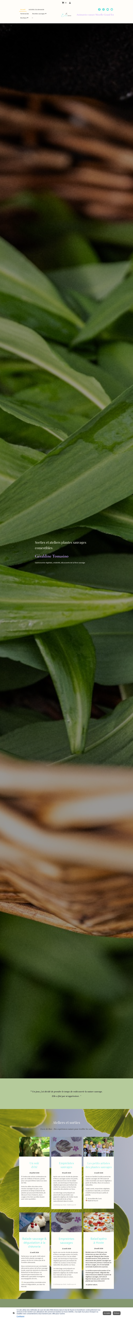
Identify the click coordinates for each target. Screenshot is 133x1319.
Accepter (107, 1313)
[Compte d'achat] (70, 3)
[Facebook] (99, 9)
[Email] (112, 9)
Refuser (117, 1313)
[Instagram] (103, 9)
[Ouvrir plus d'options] (32, 18)
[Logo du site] (66, 14)
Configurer (20, 1316)
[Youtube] (107, 9)
